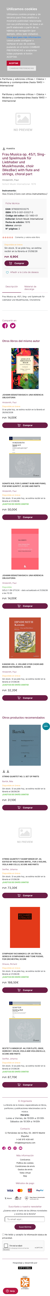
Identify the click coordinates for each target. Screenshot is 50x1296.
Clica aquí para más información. (24, 37)
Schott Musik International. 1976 (19, 184)
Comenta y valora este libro (27, 237)
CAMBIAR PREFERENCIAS (21, 68)
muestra (10, 148)
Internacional (6, 85)
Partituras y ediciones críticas (17, 79)
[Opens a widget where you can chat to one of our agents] (10, 1291)
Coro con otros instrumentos (30, 193)
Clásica (40, 79)
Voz (4, 193)
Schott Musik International (29, 218)
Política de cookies (25, 1163)
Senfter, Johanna (10, 869)
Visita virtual (25, 1173)
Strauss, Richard (9, 964)
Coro (10, 193)
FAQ (25, 1176)
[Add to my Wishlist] (7, 272)
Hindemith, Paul (9, 402)
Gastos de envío (25, 1169)
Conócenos (25, 1159)
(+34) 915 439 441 (25, 1139)
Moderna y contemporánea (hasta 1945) (21, 82)
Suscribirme (25, 1227)
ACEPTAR (13, 63)
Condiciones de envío (25, 1166)
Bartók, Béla (7, 781)
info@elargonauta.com (25, 1142)
